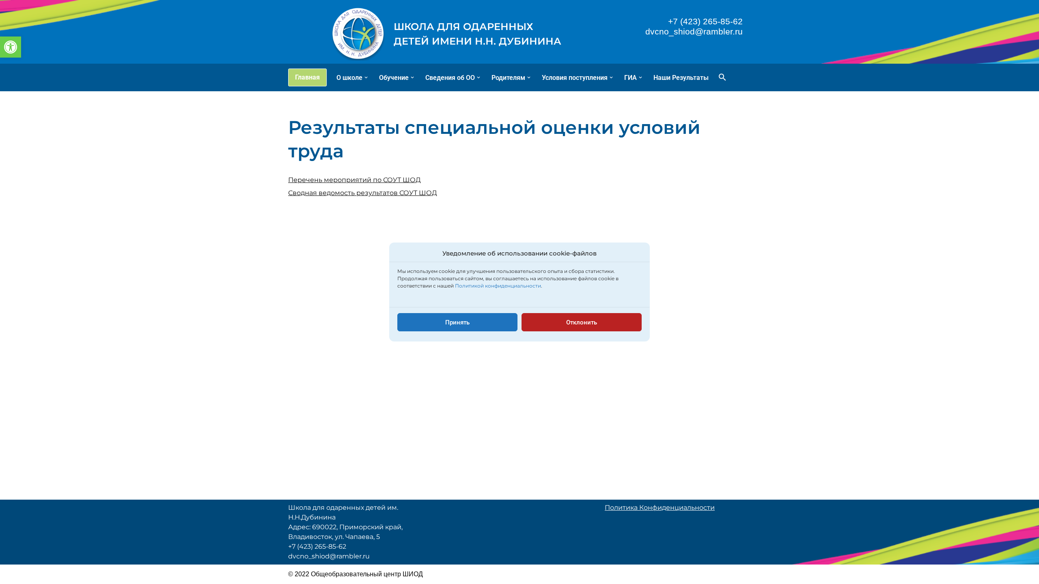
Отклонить (581, 322)
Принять (457, 322)
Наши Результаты (681, 78)
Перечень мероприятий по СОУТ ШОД (354, 180)
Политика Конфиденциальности (660, 507)
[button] (10, 47)
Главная (307, 77)
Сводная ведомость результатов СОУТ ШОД (362, 193)
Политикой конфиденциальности (498, 286)
